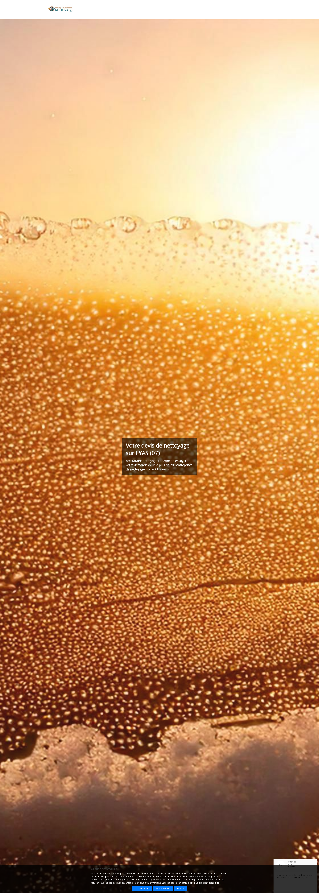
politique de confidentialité (203, 882)
